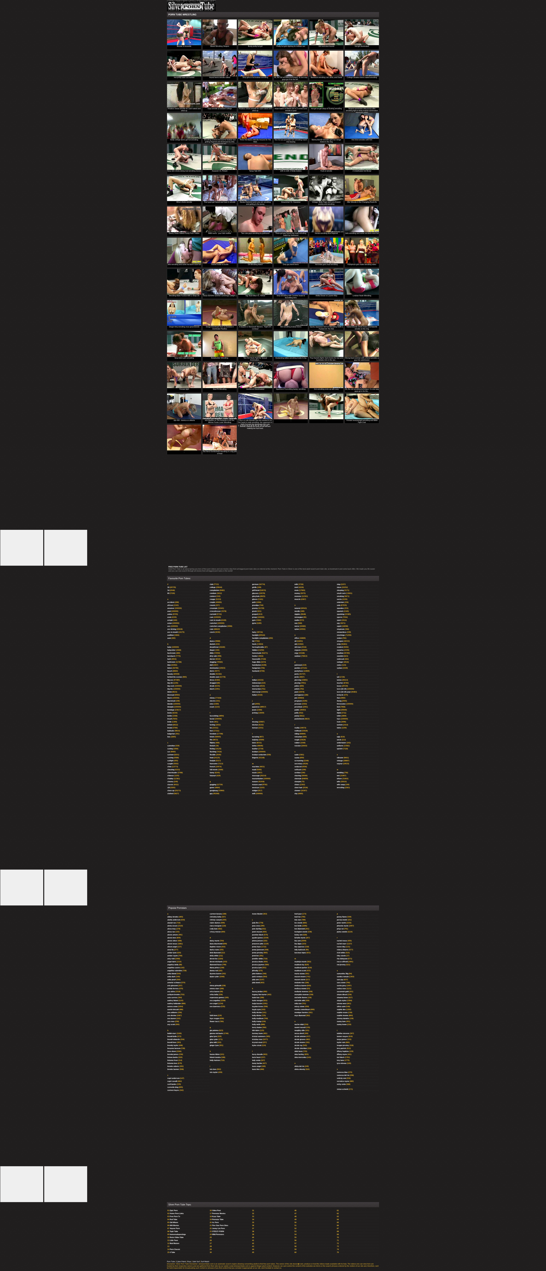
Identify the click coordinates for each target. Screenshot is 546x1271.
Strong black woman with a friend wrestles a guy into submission (362, 359)
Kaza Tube (216, 1216)
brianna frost (172, 1060)
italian (254, 695)
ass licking (171, 629)
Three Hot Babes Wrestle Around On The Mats (255, 141)
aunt (169, 638)
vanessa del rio (343, 1075)
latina (254, 746)
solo (338, 605)
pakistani (298, 665)
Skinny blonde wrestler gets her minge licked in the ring (326, 141)
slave (339, 587)
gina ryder (214, 1039)
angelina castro (173, 968)
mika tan (297, 1004)
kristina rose (257, 1039)
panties (297, 668)
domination (214, 668)
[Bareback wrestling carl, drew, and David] (326, 63)
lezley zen (298, 935)
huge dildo (256, 662)
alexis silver (172, 941)
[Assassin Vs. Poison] (220, 157)
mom (296, 590)
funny (212, 773)
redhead (297, 731)
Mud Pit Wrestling (220, 389)
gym (254, 620)
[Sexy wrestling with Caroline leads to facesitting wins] (291, 282)
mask (254, 773)
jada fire (255, 923)
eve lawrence (215, 1007)
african (170, 605)
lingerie (255, 758)
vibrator (340, 758)
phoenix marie (342, 926)
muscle (297, 599)
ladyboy (255, 740)
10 (256, 426)
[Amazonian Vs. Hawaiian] (291, 188)
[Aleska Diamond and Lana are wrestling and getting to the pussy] (255, 188)
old (295, 644)
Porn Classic (175, 1249)
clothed (170, 794)
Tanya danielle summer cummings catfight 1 (220, 296)
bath (169, 659)
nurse (296, 626)
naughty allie (299, 1030)
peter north (341, 923)
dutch (212, 689)
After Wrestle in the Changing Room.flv (362, 202)
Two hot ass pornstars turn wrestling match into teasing (290, 141)
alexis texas (172, 944)
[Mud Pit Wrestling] (220, 375)
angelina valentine (174, 971)
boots (169, 713)
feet (211, 731)
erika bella (214, 995)
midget (255, 791)
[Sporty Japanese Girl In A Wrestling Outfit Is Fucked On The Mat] (326, 313)
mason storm (299, 980)
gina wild (213, 1042)
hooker (255, 656)
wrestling (340, 788)
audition (170, 635)
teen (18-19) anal (343, 692)
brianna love (172, 1063)
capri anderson (173, 1078)
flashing (213, 752)
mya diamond (299, 1015)
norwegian (298, 617)
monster (297, 596)
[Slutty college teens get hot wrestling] (184, 126)
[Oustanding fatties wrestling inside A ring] (291, 344)
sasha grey (341, 986)
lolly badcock (299, 950)
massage (256, 776)
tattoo (339, 680)
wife (338, 782)
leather (255, 749)
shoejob (297, 782)
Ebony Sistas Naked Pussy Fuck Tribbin (184, 233)
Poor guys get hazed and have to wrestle (219, 202)
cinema (170, 782)
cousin (212, 605)
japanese (255, 707)
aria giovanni (172, 986)
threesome (341, 704)
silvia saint (341, 1007)
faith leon (213, 1015)
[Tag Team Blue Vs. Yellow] (255, 282)
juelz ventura (257, 977)
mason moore (300, 977)
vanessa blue (342, 1072)
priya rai (340, 929)
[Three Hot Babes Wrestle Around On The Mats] (255, 126)
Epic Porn (174, 1210)
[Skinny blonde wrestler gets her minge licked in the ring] (326, 126)
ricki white (341, 953)
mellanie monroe (301, 992)
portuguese (299, 695)
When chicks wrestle (184, 202)
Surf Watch (205, 1262)
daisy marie (214, 941)
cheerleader (172, 773)
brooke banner (173, 1069)
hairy (254, 632)
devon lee (214, 959)
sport (339, 620)
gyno (254, 623)
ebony (212, 698)
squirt (339, 626)
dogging (213, 662)
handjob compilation (260, 638)
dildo (212, 653)
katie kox (255, 998)
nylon (296, 629)
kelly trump (256, 1021)
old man (297, 647)
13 (264, 426)
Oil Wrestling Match (255, 264)
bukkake (170, 731)
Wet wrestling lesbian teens (290, 327)
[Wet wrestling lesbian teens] (291, 313)
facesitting (214, 716)
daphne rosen (215, 947)
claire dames (215, 923)
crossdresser (215, 611)
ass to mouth (172, 632)
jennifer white (257, 959)
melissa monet (300, 989)
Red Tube (173, 1219)
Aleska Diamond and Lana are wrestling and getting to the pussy (255, 203)
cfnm (169, 767)
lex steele (298, 923)
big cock (170, 686)
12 (261, 426)
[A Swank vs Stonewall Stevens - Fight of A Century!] (255, 313)
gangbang (214, 791)
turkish (340, 725)
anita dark (171, 977)
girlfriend (255, 590)
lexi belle (298, 926)
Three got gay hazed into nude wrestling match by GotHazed (290, 234)
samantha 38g (342, 974)
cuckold (213, 614)
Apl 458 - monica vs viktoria (184, 420)
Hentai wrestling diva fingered (326, 233)
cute (211, 629)
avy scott (171, 1024)
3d (168, 590)
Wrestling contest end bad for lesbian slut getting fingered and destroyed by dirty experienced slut (220, 142)
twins (339, 728)
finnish (212, 746)
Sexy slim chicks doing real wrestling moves (184, 171)
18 (168, 587)
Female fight (184, 389)
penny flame (342, 917)
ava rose (170, 1021)
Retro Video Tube (177, 1237)
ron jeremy (341, 965)
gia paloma (214, 1030)
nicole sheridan (300, 1048)
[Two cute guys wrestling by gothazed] (255, 219)
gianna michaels (216, 1033)
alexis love (171, 938)
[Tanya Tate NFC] (255, 157)
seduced (297, 767)
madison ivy (299, 965)
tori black (340, 1057)
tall (338, 677)
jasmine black (257, 935)
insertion (255, 686)
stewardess (341, 632)
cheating (170, 770)
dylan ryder (214, 977)
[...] (291, 406)
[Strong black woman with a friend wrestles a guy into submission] (362, 344)
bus (168, 737)
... (290, 420)
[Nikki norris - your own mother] (220, 219)
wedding (340, 773)
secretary (298, 764)
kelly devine (257, 1012)
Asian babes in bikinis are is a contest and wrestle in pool (291, 110)
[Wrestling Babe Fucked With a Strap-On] (184, 282)
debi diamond (215, 953)
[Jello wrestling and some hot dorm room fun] (362, 219)
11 (258, 426)
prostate (297, 704)
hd (253, 641)
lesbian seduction (259, 755)
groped (255, 614)
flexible (213, 755)
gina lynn (213, 1036)
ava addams (172, 1012)
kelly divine (256, 1015)
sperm (339, 617)
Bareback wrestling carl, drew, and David (326, 77)
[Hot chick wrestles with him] (362, 126)
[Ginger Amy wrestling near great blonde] (184, 313)
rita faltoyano (342, 959)
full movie (214, 770)
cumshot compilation (218, 626)
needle (297, 611)
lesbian (255, 752)
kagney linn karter (259, 995)
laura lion (255, 1069)
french (212, 767)
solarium (340, 602)
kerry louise (257, 1027)
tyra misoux (342, 1063)
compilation (214, 590)
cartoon (170, 755)
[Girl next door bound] (326, 32)
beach (169, 671)
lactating (255, 737)
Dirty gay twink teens (291, 264)
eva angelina (215, 1001)
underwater (341, 743)
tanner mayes (342, 1036)
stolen (339, 638)
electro (212, 701)
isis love (213, 1069)
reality (297, 728)
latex (254, 743)
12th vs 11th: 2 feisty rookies (291, 171)
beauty (170, 674)
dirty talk (213, 656)
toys (338, 719)
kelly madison (257, 1018)
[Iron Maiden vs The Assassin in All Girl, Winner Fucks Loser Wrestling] (220, 406)
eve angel (214, 1004)
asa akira (171, 992)
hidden (255, 650)
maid (254, 770)
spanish (340, 611)
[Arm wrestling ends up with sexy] (326, 375)
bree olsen (171, 1051)
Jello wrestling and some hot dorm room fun (362, 233)
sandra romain (343, 977)
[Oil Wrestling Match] (255, 250)
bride (169, 722)
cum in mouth (215, 620)
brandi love (171, 1042)
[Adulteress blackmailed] (255, 375)
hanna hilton (215, 1054)
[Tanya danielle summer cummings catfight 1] (220, 282)
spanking (340, 614)
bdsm (169, 668)
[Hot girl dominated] (362, 32)
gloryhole (256, 596)
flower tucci (214, 1021)
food (211, 758)
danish (212, 644)
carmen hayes (173, 1090)
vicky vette (341, 1084)
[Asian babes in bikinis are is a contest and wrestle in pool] (291, 95)
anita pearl (171, 980)
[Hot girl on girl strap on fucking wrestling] (326, 95)
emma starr (214, 989)
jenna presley (257, 953)
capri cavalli (172, 1081)
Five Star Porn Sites (220, 1225)
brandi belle (172, 1036)
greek (254, 611)
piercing (297, 680)
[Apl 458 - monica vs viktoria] (184, 406)
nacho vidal (299, 1024)
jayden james (257, 938)
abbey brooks (172, 917)
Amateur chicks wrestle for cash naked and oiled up (184, 110)
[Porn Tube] (191, 10)
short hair (298, 788)
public (296, 710)
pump (296, 716)
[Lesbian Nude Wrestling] (362, 282)
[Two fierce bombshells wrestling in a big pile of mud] (220, 438)
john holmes (257, 974)
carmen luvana (216, 914)
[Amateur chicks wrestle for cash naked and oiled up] (184, 95)
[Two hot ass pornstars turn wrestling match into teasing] (291, 126)
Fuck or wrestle (326, 171)
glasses (255, 593)
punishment (299, 719)
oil (295, 641)
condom (213, 593)
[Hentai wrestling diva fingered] (326, 219)
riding (296, 734)
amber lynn (171, 953)
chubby (170, 779)
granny (255, 608)
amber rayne (172, 956)
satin (296, 755)
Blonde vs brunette (184, 46)
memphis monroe (301, 995)
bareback (171, 656)
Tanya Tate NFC (255, 171)
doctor (212, 659)
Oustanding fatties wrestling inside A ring (290, 358)
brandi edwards (173, 1039)
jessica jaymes (258, 965)
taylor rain (341, 1042)
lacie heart (256, 1057)
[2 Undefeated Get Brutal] (362, 157)
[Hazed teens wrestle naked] (220, 63)
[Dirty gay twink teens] (291, 250)
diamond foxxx (216, 965)
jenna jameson (258, 950)
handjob (255, 635)
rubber (297, 743)
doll (211, 665)
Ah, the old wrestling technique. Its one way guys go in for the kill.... (290, 78)
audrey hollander (174, 1004)
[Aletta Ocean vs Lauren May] (326, 282)
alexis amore (172, 935)
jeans (254, 710)
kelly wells (256, 1024)
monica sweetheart (302, 1010)
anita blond (171, 974)
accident (170, 602)
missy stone (299, 1007)
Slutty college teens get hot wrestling (184, 140)
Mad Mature (174, 1243)
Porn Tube (171, 1262)
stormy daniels (343, 1018)
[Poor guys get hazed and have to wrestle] (220, 188)
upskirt (340, 749)
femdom (213, 734)
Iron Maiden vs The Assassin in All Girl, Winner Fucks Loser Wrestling (220, 421)
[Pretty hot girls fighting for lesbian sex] (291, 32)
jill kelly (255, 971)
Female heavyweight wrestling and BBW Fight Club (362, 421)
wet (338, 776)
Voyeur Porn (175, 1228)
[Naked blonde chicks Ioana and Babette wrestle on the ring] (362, 313)
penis (296, 677)
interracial (256, 692)
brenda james (172, 1054)
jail (253, 704)
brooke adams (173, 1066)
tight (338, 710)
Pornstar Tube (218, 1219)
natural (297, 608)
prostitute (298, 707)
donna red (214, 971)
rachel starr (341, 944)
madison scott (300, 971)
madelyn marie (300, 962)
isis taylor (214, 1072)
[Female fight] (184, 375)
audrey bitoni (172, 1001)
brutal (169, 728)
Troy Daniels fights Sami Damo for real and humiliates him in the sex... (326, 359)
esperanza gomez (217, 998)
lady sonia (256, 1060)
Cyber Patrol (181, 1262)
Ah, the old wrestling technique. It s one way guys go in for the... (362, 390)
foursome (214, 764)
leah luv (297, 917)
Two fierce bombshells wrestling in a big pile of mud (220, 453)
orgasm (297, 650)
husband (255, 671)
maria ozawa (299, 974)
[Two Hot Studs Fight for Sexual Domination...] (255, 344)
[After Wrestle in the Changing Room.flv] (362, 188)
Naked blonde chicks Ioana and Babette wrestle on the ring (362, 328)
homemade (256, 653)
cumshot (213, 623)
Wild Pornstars (218, 1234)
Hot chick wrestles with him (361, 140)
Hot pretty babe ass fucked (184, 77)
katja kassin (257, 1004)
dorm (212, 671)
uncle (339, 740)
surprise (340, 650)
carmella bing (172, 1087)
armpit (170, 620)
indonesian (256, 683)
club (211, 584)
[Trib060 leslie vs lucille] (220, 250)
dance (212, 641)
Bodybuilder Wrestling (219, 358)
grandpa (255, 605)
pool (296, 692)
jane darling (256, 929)
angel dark (171, 962)
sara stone (341, 983)
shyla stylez (342, 1001)
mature (255, 782)
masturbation (257, 779)
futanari (213, 776)
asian (169, 623)
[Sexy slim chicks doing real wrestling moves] (184, 157)
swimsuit (340, 659)
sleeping (340, 590)
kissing (255, 722)
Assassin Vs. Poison (220, 171)
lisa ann (297, 941)
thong (339, 701)
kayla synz (256, 1010)
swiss (339, 665)
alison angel (172, 947)
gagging (213, 785)
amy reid (170, 959)
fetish (212, 737)
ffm (211, 740)
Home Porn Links (177, 1213)
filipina (212, 743)
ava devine (171, 1015)
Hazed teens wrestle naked (219, 77)
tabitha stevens (343, 1033)
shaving (297, 776)
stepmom (341, 629)
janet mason (257, 932)
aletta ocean (172, 926)
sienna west (342, 1004)
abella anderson (173, 920)
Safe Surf (196, 1262)
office (296, 638)
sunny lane (341, 1021)
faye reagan (214, 1018)
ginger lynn (214, 1045)
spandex (340, 608)
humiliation (256, 665)
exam (212, 707)
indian (254, 680)
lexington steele (300, 932)
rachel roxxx (342, 941)
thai (338, 698)
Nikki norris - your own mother (219, 233)
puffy (296, 713)
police (296, 686)
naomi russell (299, 1027)
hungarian (256, 668)
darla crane (214, 950)
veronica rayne (343, 1081)
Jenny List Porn (218, 1228)
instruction (256, 689)
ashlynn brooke (173, 995)
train (339, 722)
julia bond (256, 983)
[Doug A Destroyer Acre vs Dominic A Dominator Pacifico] (220, 313)
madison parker (300, 968)
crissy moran (215, 932)
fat (211, 728)
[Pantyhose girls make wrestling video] (362, 250)
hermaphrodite (258, 647)
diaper (212, 650)
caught (170, 764)
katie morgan (257, 1001)
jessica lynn (257, 968)
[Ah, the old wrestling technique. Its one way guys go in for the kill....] (291, 63)
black (169, 698)
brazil (169, 719)
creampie (213, 608)
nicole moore (299, 1042)
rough (296, 740)
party (296, 674)
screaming (298, 761)
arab (169, 617)
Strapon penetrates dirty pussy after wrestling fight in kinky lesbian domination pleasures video (362, 111)
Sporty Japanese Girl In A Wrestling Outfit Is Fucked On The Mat (326, 328)
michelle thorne (300, 998)
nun (295, 623)
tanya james (342, 1039)
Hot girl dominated (362, 46)
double (212, 674)
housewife (256, 659)
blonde (170, 704)
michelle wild (299, 1001)
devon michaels (216, 962)
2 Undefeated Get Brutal (362, 171)
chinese (170, 776)
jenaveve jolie (257, 944)
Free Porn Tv (175, 1216)
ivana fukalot (257, 914)
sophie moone (342, 1015)
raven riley (341, 947)
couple (212, 602)
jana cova (256, 926)
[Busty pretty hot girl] (255, 32)
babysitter (171, 650)
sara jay (340, 980)
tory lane (340, 1060)
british (169, 725)
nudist (296, 620)
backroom (171, 653)
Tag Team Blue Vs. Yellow (255, 296)
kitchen (255, 725)
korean (255, 728)
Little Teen (174, 1240)
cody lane (214, 929)
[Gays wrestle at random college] (220, 95)
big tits (170, 689)
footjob (212, 761)
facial (212, 719)
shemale (297, 779)
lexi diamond (299, 929)
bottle (169, 716)
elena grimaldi (215, 986)
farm (212, 722)
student (340, 647)
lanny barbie (257, 1063)
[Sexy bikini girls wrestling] (184, 344)
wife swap (341, 785)
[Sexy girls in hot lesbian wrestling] (255, 63)
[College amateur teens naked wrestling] (362, 63)
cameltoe (171, 746)
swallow (340, 653)
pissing (297, 683)
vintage (340, 761)
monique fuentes (301, 1012)
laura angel (256, 1066)
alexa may (171, 929)
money (297, 593)
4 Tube (172, 1252)
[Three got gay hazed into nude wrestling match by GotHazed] (291, 219)
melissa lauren (300, 986)
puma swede (342, 932)
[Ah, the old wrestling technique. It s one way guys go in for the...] (362, 375)
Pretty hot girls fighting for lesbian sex (290, 46)
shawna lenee (342, 998)
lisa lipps (298, 944)
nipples (297, 614)
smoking (340, 596)
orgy (296, 653)
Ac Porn (215, 1222)
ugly (338, 737)
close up (170, 791)
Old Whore (174, 1222)
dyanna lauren (215, 974)
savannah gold (343, 992)
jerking (255, 713)
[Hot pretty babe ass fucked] (184, 63)
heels (254, 644)
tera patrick (341, 1048)
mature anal (257, 785)
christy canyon (216, 920)
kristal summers (258, 1036)
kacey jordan (257, 992)
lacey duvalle (257, 1054)
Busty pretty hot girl (255, 46)
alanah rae (171, 923)
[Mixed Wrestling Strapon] (220, 32)
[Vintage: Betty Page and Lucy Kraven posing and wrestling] (326, 188)
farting (212, 725)
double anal (214, 677)
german (255, 584)
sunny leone (342, 1024)
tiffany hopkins (343, 1051)
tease (339, 686)
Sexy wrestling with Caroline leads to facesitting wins (291, 297)
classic (170, 785)
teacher (340, 683)
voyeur (340, 764)
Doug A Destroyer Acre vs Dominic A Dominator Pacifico (220, 328)
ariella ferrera (172, 989)
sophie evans (342, 1012)
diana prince (215, 968)
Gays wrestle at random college (220, 109)
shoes (296, 785)
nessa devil (299, 1033)
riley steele (341, 956)
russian (297, 746)
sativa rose (341, 989)
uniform (340, 746)
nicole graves (299, 1039)
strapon (340, 641)
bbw (169, 665)
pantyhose (298, 671)
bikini (169, 692)
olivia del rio (299, 1066)
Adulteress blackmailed (255, 389)
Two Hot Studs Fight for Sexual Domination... (255, 359)
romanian (298, 737)
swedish (340, 656)
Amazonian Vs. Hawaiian (291, 202)
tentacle (340, 695)
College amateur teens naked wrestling (362, 77)
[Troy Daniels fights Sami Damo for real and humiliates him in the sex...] (326, 344)
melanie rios (299, 983)
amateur (170, 608)
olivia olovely (299, 1069)
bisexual (170, 695)
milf (253, 794)
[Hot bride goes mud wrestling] (326, 250)
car (168, 752)
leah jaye (298, 914)
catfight (170, 761)
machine (255, 767)
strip (339, 644)
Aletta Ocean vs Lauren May (326, 296)
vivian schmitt (342, 1089)
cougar (212, 599)
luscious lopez (300, 953)
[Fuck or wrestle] (326, 157)
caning (170, 749)
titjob (339, 713)
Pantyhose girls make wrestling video (362, 264)
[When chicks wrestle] (184, 188)
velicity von (341, 1078)
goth (254, 602)
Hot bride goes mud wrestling (326, 264)
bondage (170, 710)
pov (295, 698)
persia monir (342, 920)
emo (211, 704)
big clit (170, 683)
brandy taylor (172, 1045)
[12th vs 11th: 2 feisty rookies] (291, 157)
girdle (254, 587)
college (213, 587)
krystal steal (257, 1042)
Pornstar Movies (219, 1213)
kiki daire (255, 1030)
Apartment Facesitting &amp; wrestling (291, 389)
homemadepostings (178, 1234)
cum (211, 617)
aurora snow (172, 1007)
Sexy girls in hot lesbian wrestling (255, 77)
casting (170, 758)
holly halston (215, 1060)
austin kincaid (173, 1010)
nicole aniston (300, 1036)
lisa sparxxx (299, 947)
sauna (296, 758)
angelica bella (172, 965)
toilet (339, 716)
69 (168, 593)
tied (338, 707)
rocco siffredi (342, 962)
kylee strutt (256, 1045)
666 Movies (174, 1225)
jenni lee (255, 956)
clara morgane (216, 926)
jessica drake (257, 962)
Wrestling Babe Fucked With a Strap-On (184, 296)
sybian (339, 668)
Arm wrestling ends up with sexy (326, 389)
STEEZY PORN (218, 1231)
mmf (296, 587)
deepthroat (214, 647)
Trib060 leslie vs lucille (219, 264)
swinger (340, 662)
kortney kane (257, 1033)
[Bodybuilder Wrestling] (220, 344)
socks (339, 599)
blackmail (171, 701)
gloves (255, 599)
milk (296, 584)
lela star (297, 920)
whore (339, 779)
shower (297, 791)
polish (296, 689)
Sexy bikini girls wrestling (184, 358)
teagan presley (343, 1045)
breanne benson (173, 1048)
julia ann (255, 980)
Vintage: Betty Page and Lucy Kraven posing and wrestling (326, 203)
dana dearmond (216, 944)
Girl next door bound (326, 46)
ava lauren (171, 1018)
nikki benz (298, 1051)
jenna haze (256, 947)
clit (168, 788)
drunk (212, 686)
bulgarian (171, 734)
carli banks (171, 1084)
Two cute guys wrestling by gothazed (255, 233)
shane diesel (342, 995)
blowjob (170, 707)
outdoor (297, 656)
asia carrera (172, 998)
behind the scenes (174, 677)
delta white (214, 956)
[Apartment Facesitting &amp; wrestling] (291, 375)
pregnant (298, 701)
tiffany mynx (342, 1054)
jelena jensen (257, 941)
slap (338, 584)
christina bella (215, 917)
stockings (341, 635)
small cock (341, 593)
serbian (297, 773)
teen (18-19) (342, 689)
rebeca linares (343, 950)
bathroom (171, 662)
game (212, 788)
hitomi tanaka (215, 1057)
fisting (212, 749)
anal (169, 611)
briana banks (172, 1057)
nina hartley (299, 1054)
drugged (213, 683)
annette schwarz (174, 983)
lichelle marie (299, 938)
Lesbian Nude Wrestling (362, 296)
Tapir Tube (174, 1231)
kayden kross (257, 1007)
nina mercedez (300, 1057)
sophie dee (341, 1010)
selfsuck (297, 770)
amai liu (170, 950)
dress (212, 680)
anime (169, 614)
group (254, 617)
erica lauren (214, 992)
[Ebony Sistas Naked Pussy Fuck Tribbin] (184, 219)
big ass (170, 680)
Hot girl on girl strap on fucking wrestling (326, 109)
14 (267, 426)
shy (295, 794)
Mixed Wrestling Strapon (219, 46)
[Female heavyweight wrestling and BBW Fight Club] (362, 406)
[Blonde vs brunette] (184, 32)
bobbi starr (171, 1033)
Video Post (216, 1210)
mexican (255, 788)
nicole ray (298, 1045)
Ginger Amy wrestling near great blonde (184, 327)
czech (212, 632)
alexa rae (171, 932)
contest (213, 596)
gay (211, 794)
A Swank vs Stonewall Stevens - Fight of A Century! (255, 328)
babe (169, 647)
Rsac (189, 1262)
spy (338, 623)
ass (168, 626)
